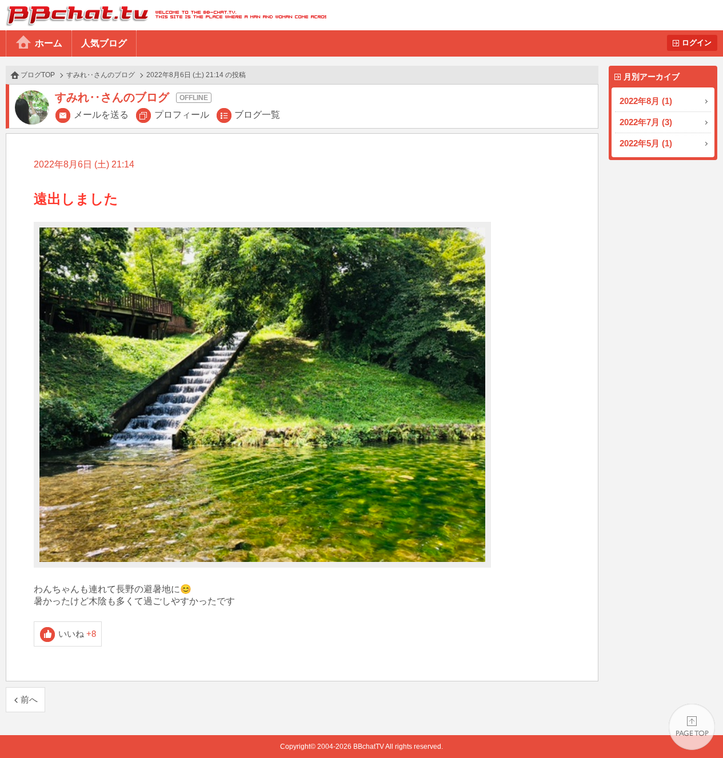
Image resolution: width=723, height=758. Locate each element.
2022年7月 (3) (646, 122)
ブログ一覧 (257, 114)
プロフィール (181, 114)
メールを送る (101, 114)
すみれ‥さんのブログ (100, 75)
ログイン (697, 42)
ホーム (48, 43)
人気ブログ (104, 43)
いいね (77, 634)
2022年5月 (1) (646, 143)
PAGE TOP (692, 727)
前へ (29, 699)
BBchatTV (163, 15)
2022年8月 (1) (646, 101)
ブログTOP (38, 75)
